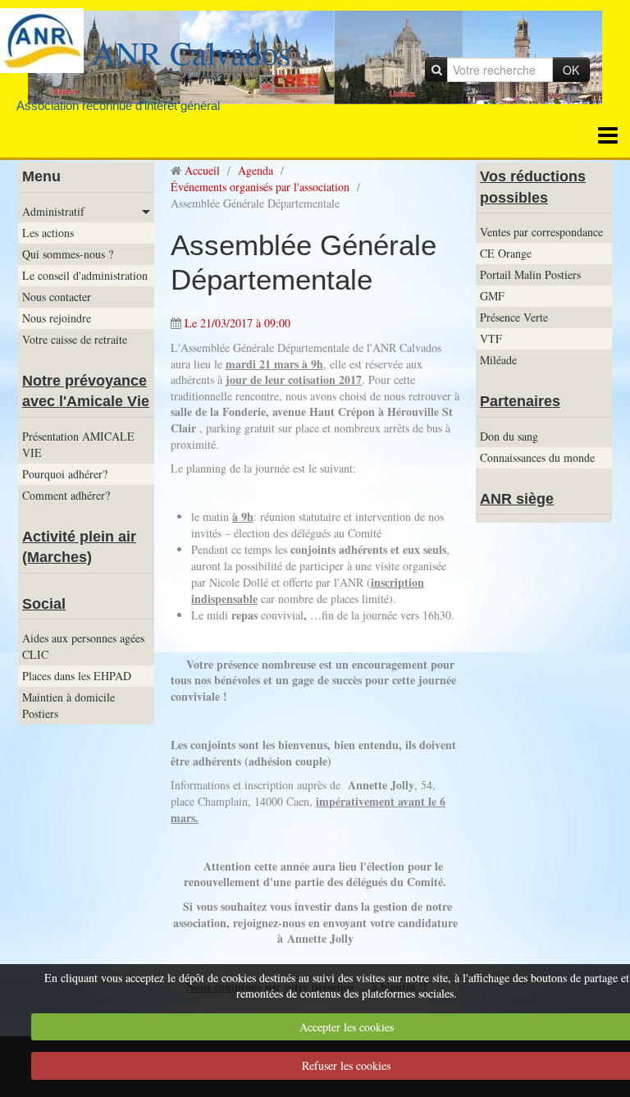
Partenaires (520, 401)
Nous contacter (56, 296)
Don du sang (509, 436)
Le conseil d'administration (85, 275)
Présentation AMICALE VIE (78, 444)
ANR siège (517, 499)
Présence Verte (514, 317)
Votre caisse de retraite (74, 339)
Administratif (53, 211)
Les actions (48, 232)
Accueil (202, 170)
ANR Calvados (191, 52)
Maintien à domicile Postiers (68, 705)
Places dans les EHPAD (76, 675)
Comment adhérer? (66, 495)
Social (44, 604)
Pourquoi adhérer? (64, 474)
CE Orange (506, 253)
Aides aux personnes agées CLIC (83, 646)
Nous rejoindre (56, 318)
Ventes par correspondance (541, 232)
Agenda (255, 170)
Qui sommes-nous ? (67, 254)
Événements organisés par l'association (260, 186)
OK (571, 70)
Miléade (498, 360)
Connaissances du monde (537, 457)
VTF (491, 338)
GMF (492, 296)
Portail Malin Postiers (530, 274)
